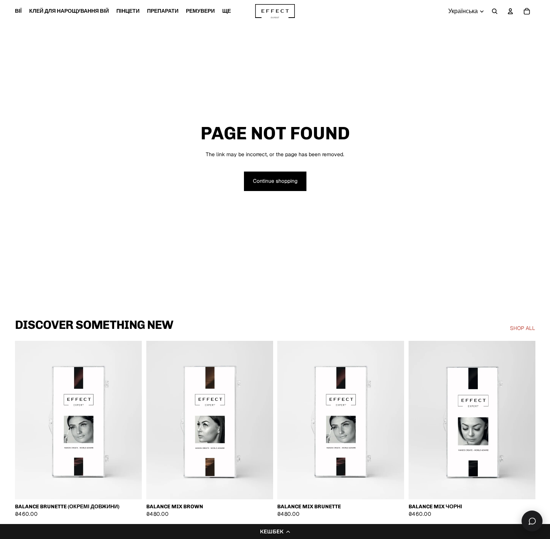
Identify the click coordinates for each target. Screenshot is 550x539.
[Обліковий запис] (510, 11)
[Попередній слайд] (26, 420)
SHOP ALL (522, 328)
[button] (275, 531)
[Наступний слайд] (130, 420)
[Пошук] (494, 11)
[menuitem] (227, 11)
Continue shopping (275, 181)
